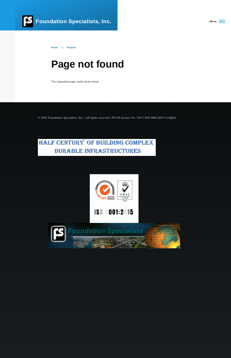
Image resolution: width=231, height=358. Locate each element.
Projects (71, 47)
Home (54, 47)
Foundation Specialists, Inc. (73, 21)
